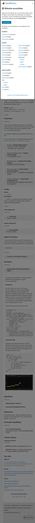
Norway (20, 48)
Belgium (4, 45)
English (22, 62)
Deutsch (22, 59)
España (4, 52)
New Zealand (5, 77)
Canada (4, 37)
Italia (3, 62)
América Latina (6, 34)
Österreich (21, 50)
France (4, 57)
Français (22, 64)
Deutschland (5, 50)
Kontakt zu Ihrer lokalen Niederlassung (17, 95)
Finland (4, 55)
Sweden (20, 55)
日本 (3, 87)
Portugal (20, 52)
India (3, 75)
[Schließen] (32, 3)
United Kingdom (22, 66)
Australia (4, 73)
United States (5, 39)
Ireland (4, 59)
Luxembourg (5, 64)
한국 (3, 89)
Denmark (4, 48)
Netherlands (21, 45)
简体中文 (5, 82)
